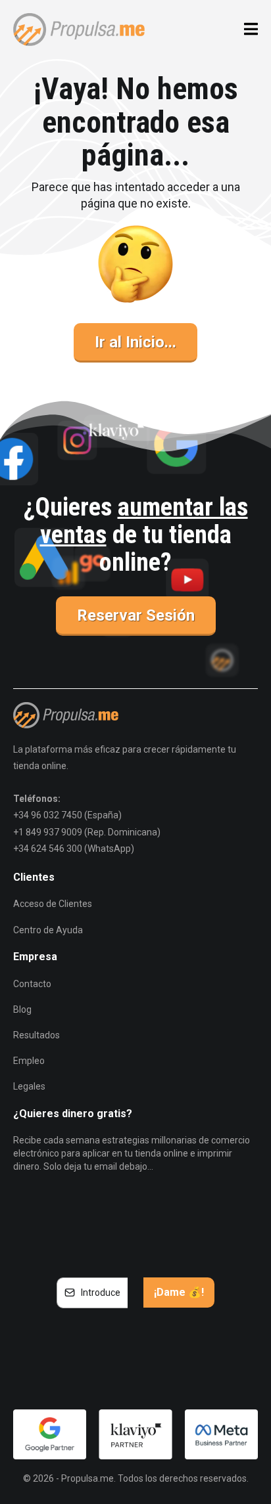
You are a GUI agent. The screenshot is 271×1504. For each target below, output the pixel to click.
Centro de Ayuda (48, 930)
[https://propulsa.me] (79, 28)
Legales (29, 1086)
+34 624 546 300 (47, 848)
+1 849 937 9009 (47, 832)
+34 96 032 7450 (47, 815)
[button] (249, 29)
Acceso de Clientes (52, 903)
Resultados (36, 1035)
